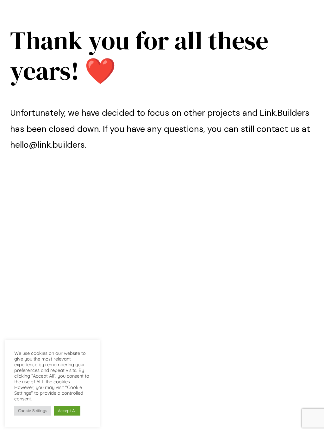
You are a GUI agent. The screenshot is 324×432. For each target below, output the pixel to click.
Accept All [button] (67, 410)
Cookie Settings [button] (32, 410)
